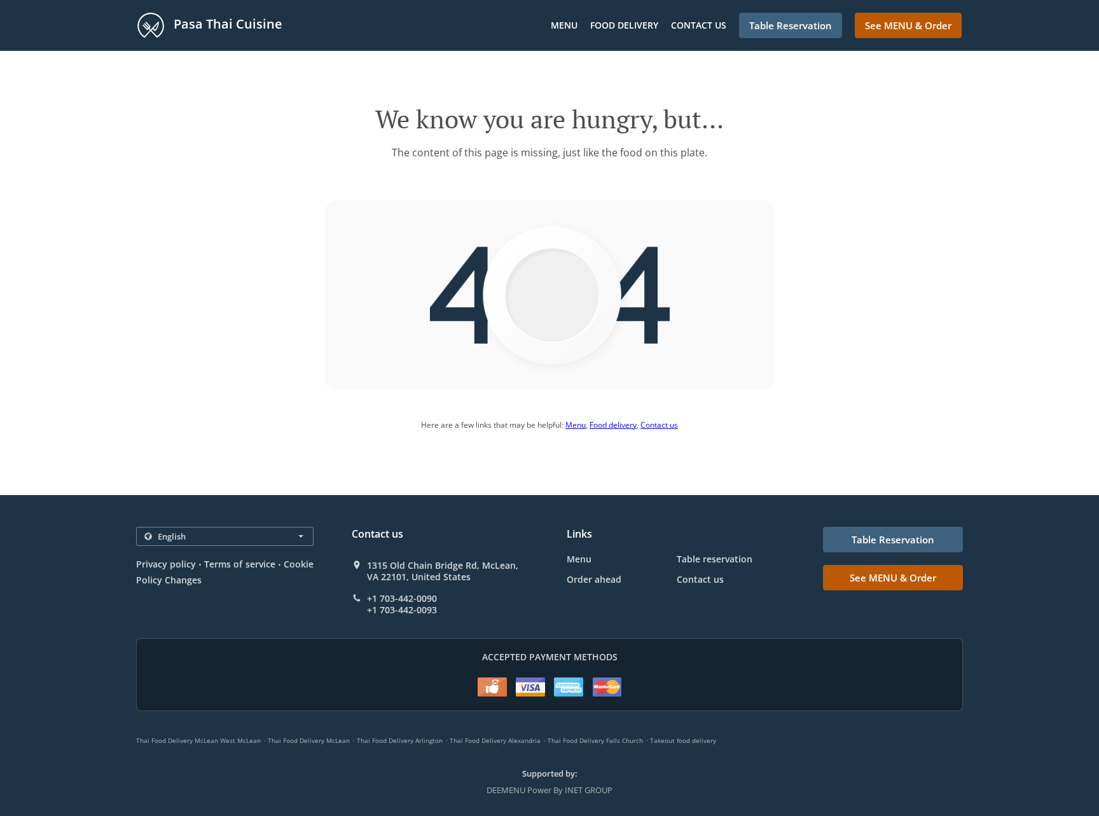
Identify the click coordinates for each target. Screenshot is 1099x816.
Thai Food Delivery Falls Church (595, 740)
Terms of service (239, 564)
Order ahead (594, 579)
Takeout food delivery (683, 740)
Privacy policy (166, 564)
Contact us (698, 25)
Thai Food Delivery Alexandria (495, 740)
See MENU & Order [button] (908, 25)
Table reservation (714, 559)
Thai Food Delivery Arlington (400, 740)
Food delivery (624, 25)
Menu (564, 25)
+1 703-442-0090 (402, 598)
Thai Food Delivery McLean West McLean (198, 740)
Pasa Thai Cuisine (226, 23)
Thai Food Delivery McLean (309, 740)
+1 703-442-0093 (402, 610)
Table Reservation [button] (790, 25)
